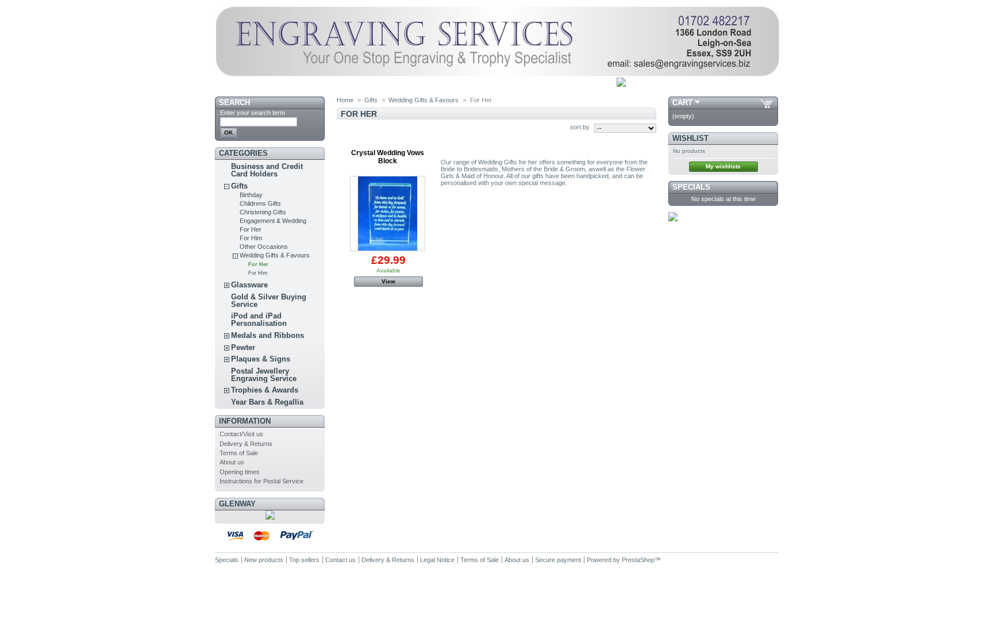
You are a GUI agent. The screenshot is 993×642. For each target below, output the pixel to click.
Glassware (249, 284)
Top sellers (304, 559)
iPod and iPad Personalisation (259, 320)
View (388, 281)
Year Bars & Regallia (267, 402)
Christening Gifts (263, 212)
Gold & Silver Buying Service (268, 301)
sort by (580, 127)
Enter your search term (252, 112)
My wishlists (723, 166)
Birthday (251, 194)
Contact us (340, 559)
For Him (251, 237)
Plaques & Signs (260, 359)
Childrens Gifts (260, 203)
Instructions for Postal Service (261, 481)
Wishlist (690, 138)
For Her (250, 229)
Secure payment (558, 559)
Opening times (240, 471)
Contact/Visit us (241, 433)
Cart (682, 102)
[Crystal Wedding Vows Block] (387, 213)
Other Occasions (264, 246)
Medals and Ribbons (267, 335)
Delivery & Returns (246, 443)
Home (345, 100)
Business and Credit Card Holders (267, 170)
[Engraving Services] (497, 74)
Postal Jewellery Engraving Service (264, 375)
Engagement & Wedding (273, 220)
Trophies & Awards (264, 390)
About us (232, 462)
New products (263, 559)
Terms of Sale (239, 452)
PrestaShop (638, 559)
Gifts (239, 186)
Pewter (243, 347)
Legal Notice (437, 559)
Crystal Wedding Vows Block (387, 157)
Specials (691, 187)
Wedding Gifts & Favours (275, 255)
